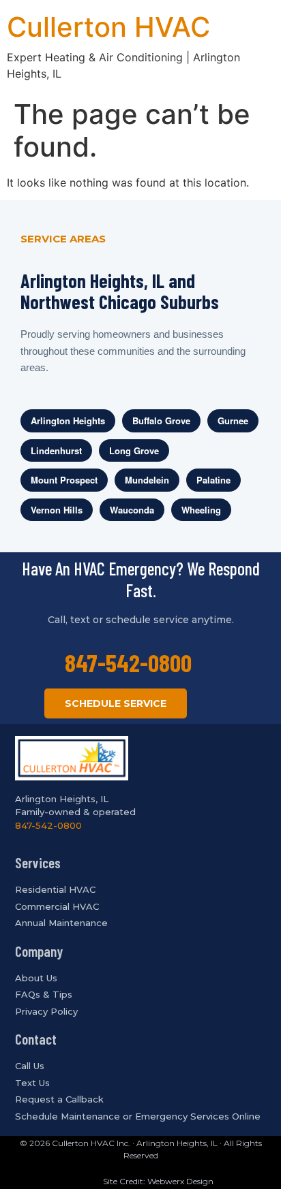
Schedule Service (115, 703)
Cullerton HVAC (108, 27)
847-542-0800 (128, 662)
